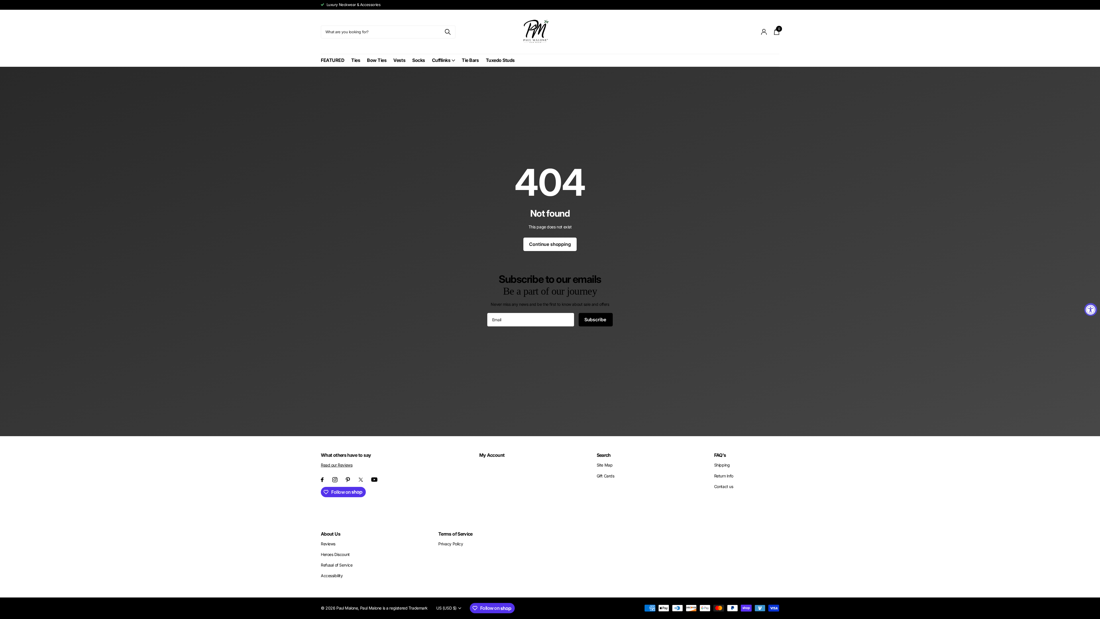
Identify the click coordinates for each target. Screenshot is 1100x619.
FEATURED (332, 60)
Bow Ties (376, 60)
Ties (355, 60)
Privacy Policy (450, 543)
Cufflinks (441, 60)
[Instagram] (334, 479)
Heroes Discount (335, 554)
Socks (418, 60)
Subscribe (595, 319)
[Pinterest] (348, 479)
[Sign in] (764, 32)
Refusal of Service (336, 565)
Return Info (723, 475)
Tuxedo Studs (500, 60)
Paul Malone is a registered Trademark (394, 608)
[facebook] (322, 479)
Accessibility (332, 575)
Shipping (722, 465)
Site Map (605, 465)
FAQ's (720, 455)
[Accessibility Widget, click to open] (1090, 309)
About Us (330, 534)
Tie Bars (470, 60)
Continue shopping (550, 244)
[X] (361, 480)
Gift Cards (605, 475)
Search (604, 455)
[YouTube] (374, 479)
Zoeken (447, 32)
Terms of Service (455, 534)
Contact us (723, 486)
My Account (492, 455)
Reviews (328, 543)
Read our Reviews (336, 465)
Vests (399, 60)
